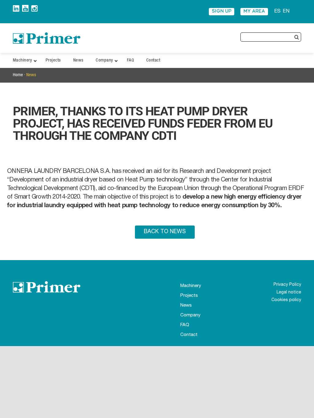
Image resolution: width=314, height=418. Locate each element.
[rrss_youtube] (25, 7)
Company (190, 315)
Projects (189, 295)
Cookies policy (286, 300)
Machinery (190, 286)
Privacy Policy (287, 285)
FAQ (184, 325)
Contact (188, 335)
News (31, 75)
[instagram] (34, 7)
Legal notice (289, 292)
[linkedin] (16, 7)
